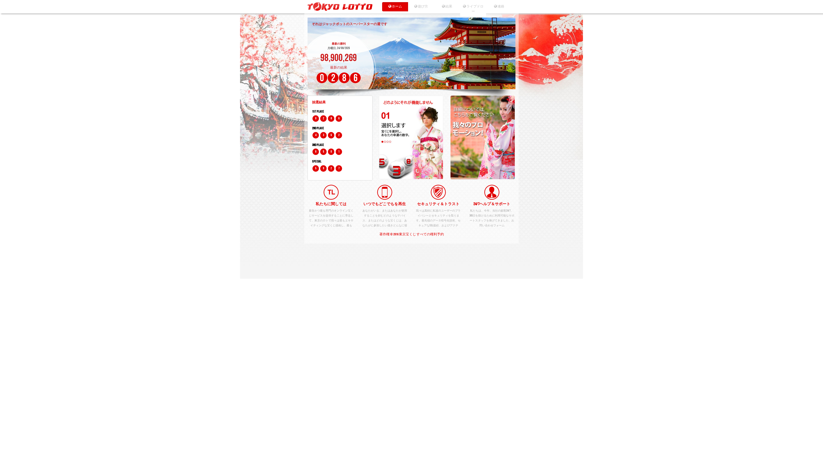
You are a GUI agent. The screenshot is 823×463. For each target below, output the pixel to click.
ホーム (396, 7)
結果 (448, 7)
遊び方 (422, 7)
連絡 (500, 7)
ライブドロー (475, 9)
